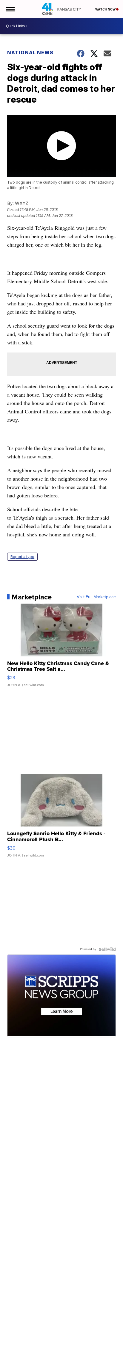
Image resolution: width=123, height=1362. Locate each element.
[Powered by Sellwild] (107, 949)
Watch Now (105, 9)
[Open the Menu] (10, 9)
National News (30, 53)
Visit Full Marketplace (96, 597)
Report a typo (22, 556)
